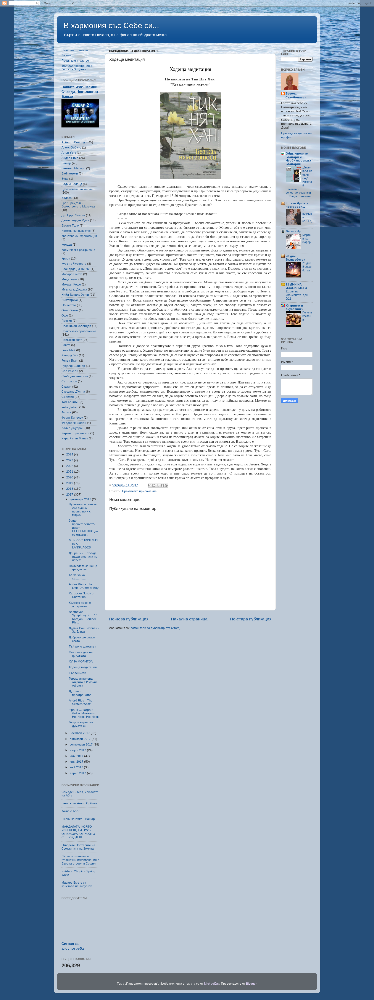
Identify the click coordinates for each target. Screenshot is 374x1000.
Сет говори (69, 381)
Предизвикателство (75, 60)
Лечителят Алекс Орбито (79, 803)
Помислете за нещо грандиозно (83, 567)
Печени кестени (307, 316)
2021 (70, 471)
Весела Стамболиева (295, 95)
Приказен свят (71, 339)
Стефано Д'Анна (73, 391)
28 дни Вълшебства (295, 257)
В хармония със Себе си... (111, 25)
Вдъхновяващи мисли (77, 189)
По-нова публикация (128, 619)
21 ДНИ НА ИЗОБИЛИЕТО (296, 286)
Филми (66, 412)
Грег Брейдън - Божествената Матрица (78, 204)
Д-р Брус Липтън (73, 215)
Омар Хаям (69, 310)
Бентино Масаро (73, 168)
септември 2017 (82, 744)
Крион (65, 258)
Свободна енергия (74, 376)
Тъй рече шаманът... (83, 646)
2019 (70, 483)
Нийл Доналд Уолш (75, 294)
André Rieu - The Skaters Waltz (80, 702)
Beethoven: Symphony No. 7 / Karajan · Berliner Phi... (83, 617)
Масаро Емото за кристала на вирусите (76, 884)
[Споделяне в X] (158, 485)
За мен (66, 55)
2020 (70, 477)
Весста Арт (294, 231)
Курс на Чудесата (73, 263)
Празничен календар (76, 326)
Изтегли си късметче (76, 230)
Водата (66, 197)
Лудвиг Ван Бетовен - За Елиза (84, 629)
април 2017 (78, 773)
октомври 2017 (81, 739)
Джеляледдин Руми (75, 220)
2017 (70, 494)
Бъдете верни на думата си (81, 724)
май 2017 (77, 767)
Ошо (64, 315)
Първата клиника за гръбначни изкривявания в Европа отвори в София (80, 860)
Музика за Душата (74, 289)
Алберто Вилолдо (74, 142)
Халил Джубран (72, 428)
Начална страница (189, 619)
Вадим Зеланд (71, 184)
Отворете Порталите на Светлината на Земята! (78, 846)
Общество (68, 305)
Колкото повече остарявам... (80, 604)
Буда (64, 178)
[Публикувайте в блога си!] (154, 485)
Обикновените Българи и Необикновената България (298, 159)
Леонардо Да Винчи (75, 269)
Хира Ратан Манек (74, 438)
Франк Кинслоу (72, 417)
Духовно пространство (80, 693)
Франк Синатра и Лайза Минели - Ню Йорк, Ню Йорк (83, 713)
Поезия (66, 320)
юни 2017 (77, 761)
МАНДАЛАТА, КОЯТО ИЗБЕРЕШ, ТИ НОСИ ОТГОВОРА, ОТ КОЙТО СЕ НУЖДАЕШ (78, 832)
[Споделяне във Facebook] (162, 485)
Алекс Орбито (71, 147)
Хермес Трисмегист (75, 433)
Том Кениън (70, 402)
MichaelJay (211, 983)
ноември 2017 (80, 733)
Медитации (69, 279)
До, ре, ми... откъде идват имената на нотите (83, 556)
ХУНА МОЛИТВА (81, 661)
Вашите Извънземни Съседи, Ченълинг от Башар (79, 91)
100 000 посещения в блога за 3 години (76, 67)
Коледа (66, 244)
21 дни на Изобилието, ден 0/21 (297, 295)
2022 (70, 466)
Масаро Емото (71, 274)
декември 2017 (81, 499)
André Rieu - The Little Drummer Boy (83, 586)
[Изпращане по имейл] (150, 485)
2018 (70, 488)
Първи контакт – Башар (78, 819)
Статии (66, 386)
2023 (70, 460)
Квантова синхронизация (79, 236)
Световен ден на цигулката (81, 654)
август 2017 (78, 750)
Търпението (77, 673)
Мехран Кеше (71, 284)
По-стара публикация (250, 619)
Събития (67, 396)
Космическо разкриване (78, 249)
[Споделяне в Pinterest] (166, 485)
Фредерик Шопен (73, 422)
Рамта (65, 345)
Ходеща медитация (190, 69)
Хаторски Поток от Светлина (82, 595)
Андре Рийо (69, 158)
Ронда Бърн (69, 360)
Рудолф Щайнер (73, 365)
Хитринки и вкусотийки (294, 307)
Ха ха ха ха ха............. (78, 576)
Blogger (251, 983)
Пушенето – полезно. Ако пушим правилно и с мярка (84, 510)
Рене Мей (68, 350)
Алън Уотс (68, 152)
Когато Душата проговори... (297, 205)
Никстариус (69, 300)
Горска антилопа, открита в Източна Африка (83, 682)
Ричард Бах (69, 355)
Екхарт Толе (70, 225)
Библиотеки (69, 173)
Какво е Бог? (70, 811)
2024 (70, 454)
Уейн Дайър (69, 407)
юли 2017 (77, 756)
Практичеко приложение (139, 491)
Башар (66, 163)
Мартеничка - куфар (307, 238)
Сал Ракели (69, 371)
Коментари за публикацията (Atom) (156, 628)
